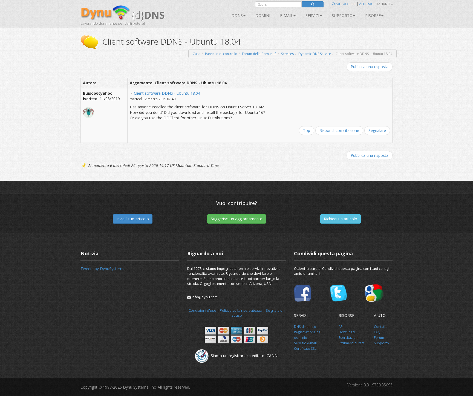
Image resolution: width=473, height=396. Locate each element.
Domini (262, 15)
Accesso (365, 3)
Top (306, 130)
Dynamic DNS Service (314, 53)
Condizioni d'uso (202, 310)
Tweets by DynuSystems (102, 268)
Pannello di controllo (221, 53)
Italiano (383, 4)
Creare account (344, 3)
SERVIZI (312, 15)
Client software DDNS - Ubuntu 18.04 (167, 93)
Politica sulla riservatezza (241, 310)
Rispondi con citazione (339, 130)
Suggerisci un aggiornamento (237, 218)
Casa (196, 53)
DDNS (237, 15)
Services (287, 53)
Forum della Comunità (259, 53)
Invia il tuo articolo (132, 218)
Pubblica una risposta (369, 66)
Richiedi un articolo (340, 218)
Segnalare (377, 130)
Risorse (373, 15)
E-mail (286, 15)
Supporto (342, 15)
